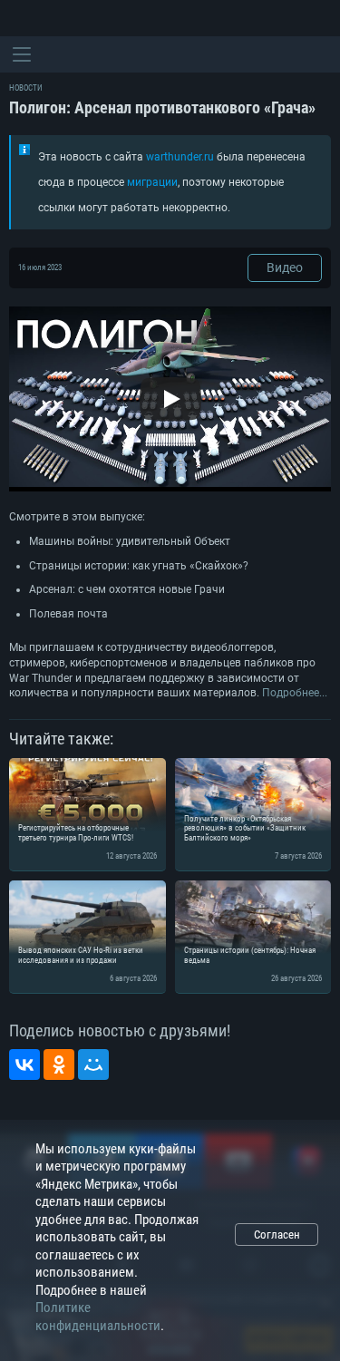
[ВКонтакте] (24, 1064)
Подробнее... (294, 692)
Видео (285, 267)
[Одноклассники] (59, 1064)
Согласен (277, 1234)
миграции (152, 182)
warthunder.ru (180, 157)
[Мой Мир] (93, 1064)
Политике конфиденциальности (97, 1316)
